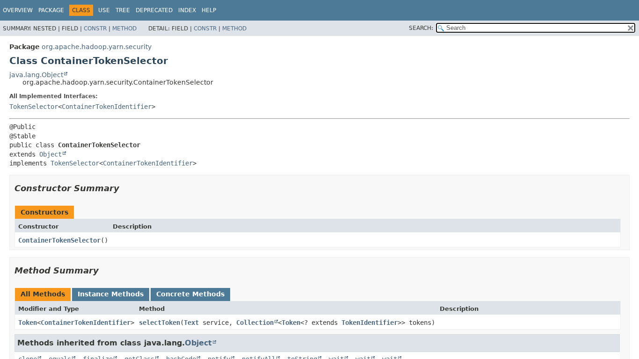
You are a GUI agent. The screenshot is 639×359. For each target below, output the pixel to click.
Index (187, 10)
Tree (123, 10)
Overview (18, 10)
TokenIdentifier (369, 322)
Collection (255, 322)
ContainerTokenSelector (59, 240)
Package (51, 10)
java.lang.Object (36, 75)
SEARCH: (421, 28)
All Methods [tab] (43, 294)
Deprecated (154, 10)
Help (209, 10)
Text (191, 322)
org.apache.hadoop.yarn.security (97, 46)
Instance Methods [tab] (111, 294)
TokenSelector (33, 106)
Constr (95, 28)
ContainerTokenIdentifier (107, 106)
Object (50, 154)
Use (104, 10)
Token (27, 322)
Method (124, 28)
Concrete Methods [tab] (190, 294)
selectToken (159, 322)
